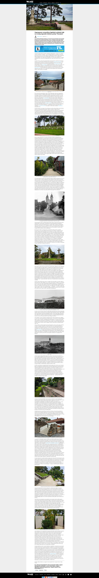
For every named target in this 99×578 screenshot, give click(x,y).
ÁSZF (45, 574)
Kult (47, 36)
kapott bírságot (44, 64)
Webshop (60, 574)
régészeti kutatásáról (42, 105)
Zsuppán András (39, 36)
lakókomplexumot (37, 67)
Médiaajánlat (48, 574)
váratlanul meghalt (53, 553)
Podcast (57, 574)
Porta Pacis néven (48, 102)
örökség (36, 570)
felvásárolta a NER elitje (57, 61)
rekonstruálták (39, 329)
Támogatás (53, 574)
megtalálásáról (60, 105)
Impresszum (37, 574)
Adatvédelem (41, 574)
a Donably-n (43, 566)
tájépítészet (41, 570)
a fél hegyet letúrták (57, 63)
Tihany (45, 570)
